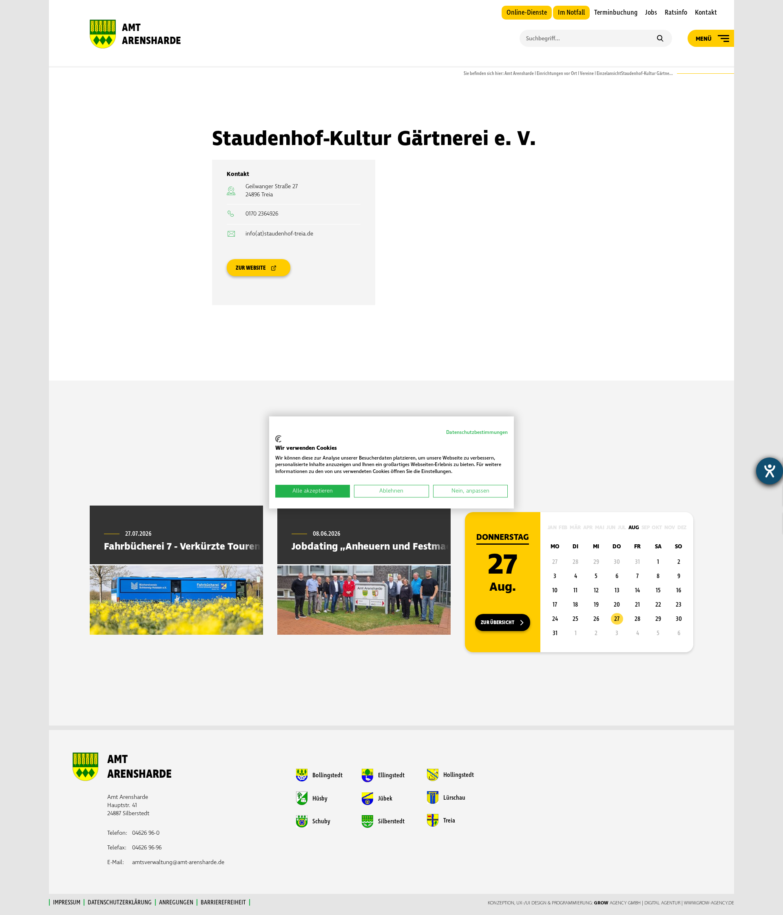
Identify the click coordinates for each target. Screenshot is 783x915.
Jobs (651, 13)
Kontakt (706, 13)
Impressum (66, 902)
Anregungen (176, 902)
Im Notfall (571, 13)
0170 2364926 (262, 214)
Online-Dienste (527, 13)
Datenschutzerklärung (120, 902)
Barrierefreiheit (223, 902)
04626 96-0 (145, 833)
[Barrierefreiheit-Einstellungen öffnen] (769, 471)
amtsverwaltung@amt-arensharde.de (178, 862)
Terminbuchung (615, 13)
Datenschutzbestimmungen (477, 432)
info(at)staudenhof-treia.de (279, 234)
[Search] (660, 39)
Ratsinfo (676, 13)
